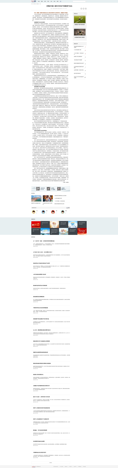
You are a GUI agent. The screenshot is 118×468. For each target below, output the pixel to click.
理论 (48, 1)
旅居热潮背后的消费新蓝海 (38, 296)
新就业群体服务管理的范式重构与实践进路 (42, 363)
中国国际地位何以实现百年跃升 (39, 452)
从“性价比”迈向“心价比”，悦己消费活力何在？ (43, 252)
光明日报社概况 (55, 466)
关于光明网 (61, 466)
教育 (57, 1)
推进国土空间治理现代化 (38, 374)
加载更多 (50, 462)
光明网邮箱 (79, 466)
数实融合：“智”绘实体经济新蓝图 (40, 430)
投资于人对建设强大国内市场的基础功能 (41, 407)
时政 (39, 1)
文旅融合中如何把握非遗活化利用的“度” (41, 385)
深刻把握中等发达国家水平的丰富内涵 (41, 318)
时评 (45, 1)
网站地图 (84, 466)
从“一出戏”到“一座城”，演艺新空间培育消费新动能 (43, 240)
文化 (51, 1)
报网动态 (66, 466)
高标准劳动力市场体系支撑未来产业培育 (41, 263)
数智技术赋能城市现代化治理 (59, 203)
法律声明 (75, 466)
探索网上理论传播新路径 (78, 56)
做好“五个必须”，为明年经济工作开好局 (41, 396)
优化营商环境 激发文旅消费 (38, 441)
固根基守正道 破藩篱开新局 (35, 203)
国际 (42, 1)
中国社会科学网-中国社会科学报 (57, 8)
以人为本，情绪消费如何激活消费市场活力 (42, 330)
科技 (54, 1)
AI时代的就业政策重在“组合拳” (39, 274)
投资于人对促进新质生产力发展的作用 (41, 419)
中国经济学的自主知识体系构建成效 (40, 307)
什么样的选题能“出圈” (58, 198)
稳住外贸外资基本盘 (77, 73)
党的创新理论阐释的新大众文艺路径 (60, 195)
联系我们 (70, 466)
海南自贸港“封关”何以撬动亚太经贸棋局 (41, 341)
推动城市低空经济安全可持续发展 (40, 285)
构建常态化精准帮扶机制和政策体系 (40, 352)
